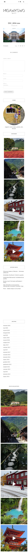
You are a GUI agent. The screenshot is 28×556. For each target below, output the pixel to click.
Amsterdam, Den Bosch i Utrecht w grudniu (13, 275)
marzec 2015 (6, 376)
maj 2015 (5, 371)
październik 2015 (7, 364)
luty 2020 (5, 328)
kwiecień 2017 (6, 352)
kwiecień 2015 (6, 374)
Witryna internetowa (5, 84)
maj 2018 (5, 335)
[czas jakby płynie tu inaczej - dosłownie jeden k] (14, 189)
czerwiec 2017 (6, 347)
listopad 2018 (6, 332)
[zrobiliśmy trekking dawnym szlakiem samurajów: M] (14, 169)
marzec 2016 (6, 359)
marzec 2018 (6, 337)
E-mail (4, 78)
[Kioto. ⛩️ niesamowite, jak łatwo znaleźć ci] (14, 252)
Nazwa (5, 73)
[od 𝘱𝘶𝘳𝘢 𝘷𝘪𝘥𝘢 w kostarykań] (14, 231)
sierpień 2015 (6, 366)
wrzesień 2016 (6, 354)
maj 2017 (5, 349)
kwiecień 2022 (6, 325)
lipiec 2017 (6, 345)
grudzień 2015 (6, 362)
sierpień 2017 (6, 342)
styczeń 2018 (6, 340)
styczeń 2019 (6, 330)
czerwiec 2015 (6, 369)
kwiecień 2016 (6, 357)
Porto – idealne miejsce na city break (12, 288)
